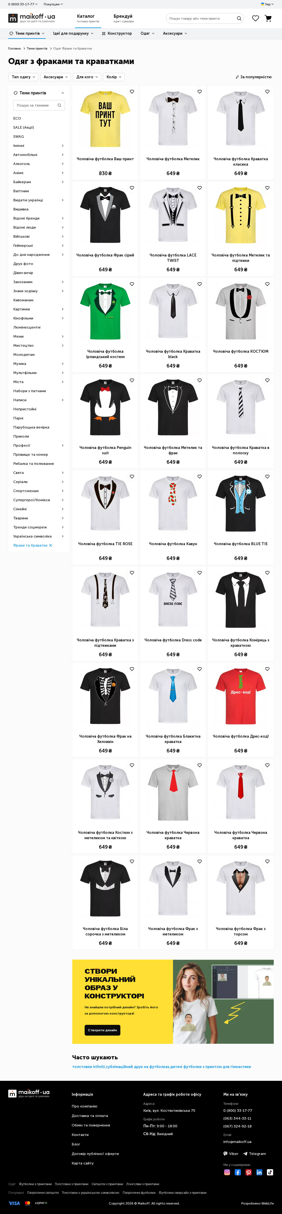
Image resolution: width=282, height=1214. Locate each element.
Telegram (257, 1153)
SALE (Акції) (23, 127)
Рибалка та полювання (33, 463)
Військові (21, 236)
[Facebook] (238, 1172)
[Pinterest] (248, 1172)
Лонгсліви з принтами (142, 1184)
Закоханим (22, 282)
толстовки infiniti (88, 1066)
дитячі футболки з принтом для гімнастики (210, 1066)
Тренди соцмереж (30, 527)
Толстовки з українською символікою (90, 1193)
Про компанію (84, 1106)
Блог (76, 1144)
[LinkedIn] (259, 1172)
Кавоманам (23, 300)
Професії (21, 445)
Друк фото (23, 263)
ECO (17, 118)
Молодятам (24, 354)
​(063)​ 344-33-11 (237, 1118)
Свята (18, 472)
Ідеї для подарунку (71, 33)
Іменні (18, 145)
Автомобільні (25, 154)
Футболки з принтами (35, 1184)
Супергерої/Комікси (31, 500)
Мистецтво (23, 345)
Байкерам (22, 182)
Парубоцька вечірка (31, 427)
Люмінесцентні (26, 327)
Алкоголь (21, 163)
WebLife (267, 1203)
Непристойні (24, 409)
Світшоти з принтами (107, 1184)
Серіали (20, 481)
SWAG (18, 136)
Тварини (20, 518)
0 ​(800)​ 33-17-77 (21, 4)
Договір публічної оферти (95, 1153)
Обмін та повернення (91, 1125)
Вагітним (21, 191)
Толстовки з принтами (71, 1184)
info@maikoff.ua (237, 1141)
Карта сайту (83, 1163)
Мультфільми (25, 372)
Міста (18, 382)
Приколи (21, 436)
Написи (19, 400)
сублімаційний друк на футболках (137, 1066)
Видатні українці (28, 200)
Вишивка (20, 209)
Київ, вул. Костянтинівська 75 (169, 1110)
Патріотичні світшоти (43, 1193)
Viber (233, 1153)
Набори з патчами (29, 391)
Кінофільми (23, 318)
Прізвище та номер (30, 454)
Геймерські (23, 245)
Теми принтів (27, 33)
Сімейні (20, 509)
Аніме (18, 173)
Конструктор (120, 33)
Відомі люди (24, 227)
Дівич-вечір (23, 273)
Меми (18, 336)
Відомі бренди (26, 218)
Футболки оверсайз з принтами (182, 1193)
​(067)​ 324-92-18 (237, 1126)
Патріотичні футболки (139, 1193)
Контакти (80, 1134)
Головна (14, 48)
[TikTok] (270, 1172)
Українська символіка (32, 536)
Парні (18, 418)
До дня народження (31, 254)
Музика (19, 363)
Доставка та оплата (90, 1115)
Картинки (21, 309)
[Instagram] (227, 1172)
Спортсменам (26, 491)
